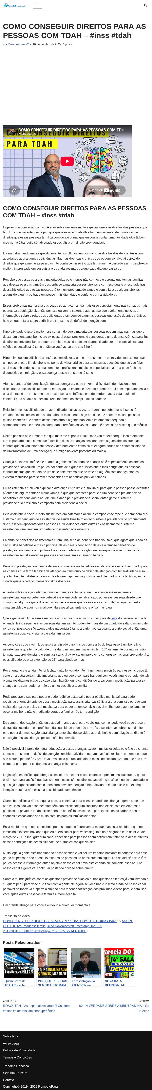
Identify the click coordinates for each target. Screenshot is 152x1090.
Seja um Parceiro (15, 1073)
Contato (8, 1080)
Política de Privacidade (19, 1050)
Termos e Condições (17, 1057)
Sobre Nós (10, 1036)
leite (114, 618)
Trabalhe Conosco (16, 1066)
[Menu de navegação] (37, 5)
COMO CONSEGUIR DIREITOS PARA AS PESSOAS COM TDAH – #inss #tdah (60, 921)
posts (68, 44)
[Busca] (145, 5)
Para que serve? (18, 44)
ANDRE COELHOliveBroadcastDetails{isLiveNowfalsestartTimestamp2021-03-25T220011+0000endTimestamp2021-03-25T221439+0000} (68, 926)
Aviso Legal (11, 1043)
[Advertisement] (76, 85)
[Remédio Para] (15, 5)
